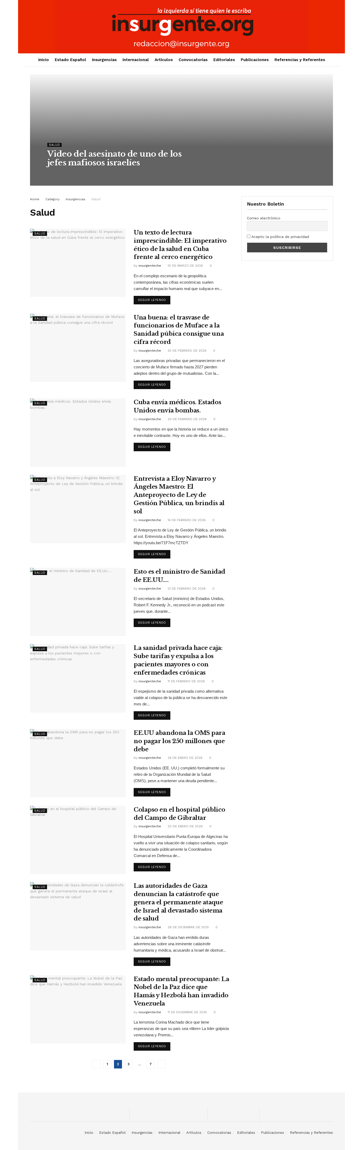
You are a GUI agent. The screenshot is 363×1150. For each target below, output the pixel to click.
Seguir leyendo (152, 300)
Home (34, 199)
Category (52, 199)
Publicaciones (255, 59)
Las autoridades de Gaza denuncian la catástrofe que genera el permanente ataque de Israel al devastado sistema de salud (178, 902)
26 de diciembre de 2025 (188, 927)
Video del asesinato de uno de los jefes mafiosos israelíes (114, 158)
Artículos (164, 59)
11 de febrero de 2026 (186, 681)
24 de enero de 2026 (184, 758)
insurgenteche (63, 173)
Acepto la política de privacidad (279, 237)
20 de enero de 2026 (185, 826)
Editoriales (224, 59)
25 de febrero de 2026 (186, 350)
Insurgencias (104, 59)
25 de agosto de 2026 (99, 173)
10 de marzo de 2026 (185, 265)
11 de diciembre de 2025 (187, 1012)
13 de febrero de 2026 (186, 588)
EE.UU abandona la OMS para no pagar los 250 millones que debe (179, 741)
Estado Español (70, 59)
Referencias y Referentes (300, 59)
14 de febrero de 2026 (186, 520)
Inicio (43, 59)
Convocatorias (193, 59)
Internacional (136, 59)
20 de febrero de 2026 (187, 419)
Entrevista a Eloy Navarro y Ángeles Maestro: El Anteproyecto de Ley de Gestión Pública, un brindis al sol (179, 495)
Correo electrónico (263, 218)
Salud (54, 145)
